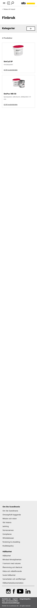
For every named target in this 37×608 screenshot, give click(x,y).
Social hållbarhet (9, 575)
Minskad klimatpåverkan (12, 560)
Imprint (15, 599)
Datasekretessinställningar (11, 603)
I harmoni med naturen (12, 564)
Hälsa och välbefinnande (12, 571)
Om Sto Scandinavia (11, 507)
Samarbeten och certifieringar (14, 579)
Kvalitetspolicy (8, 546)
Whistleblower (8, 538)
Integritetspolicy (25, 599)
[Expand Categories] (31, 29)
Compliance (7, 534)
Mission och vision (10, 519)
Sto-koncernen (8, 530)
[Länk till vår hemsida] (28, 3)
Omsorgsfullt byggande (12, 515)
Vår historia (7, 523)
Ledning (6, 526)
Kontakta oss (6, 599)
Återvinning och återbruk (12, 567)
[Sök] (12, 3)
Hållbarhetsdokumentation (13, 583)
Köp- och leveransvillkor (10, 601)
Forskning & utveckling (11, 542)
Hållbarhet (7, 552)
